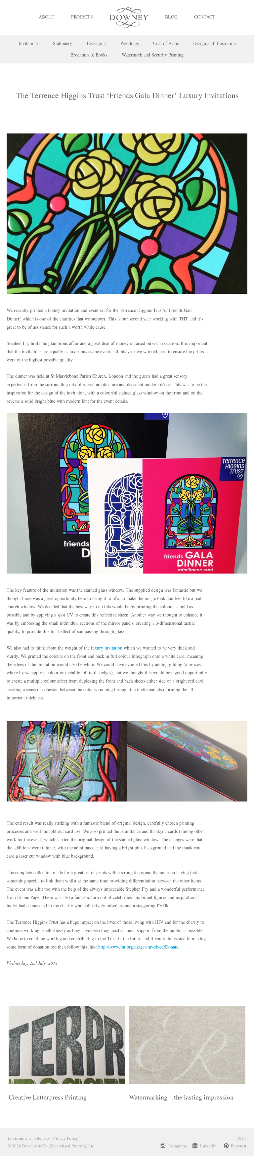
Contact (204, 17)
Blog (171, 17)
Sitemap (41, 1138)
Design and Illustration (214, 43)
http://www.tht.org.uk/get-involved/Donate (138, 947)
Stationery (62, 43)
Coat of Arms (166, 43)
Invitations (28, 43)
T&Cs (241, 1138)
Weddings (129, 43)
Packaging (96, 43)
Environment (19, 1138)
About (47, 17)
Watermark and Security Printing (153, 55)
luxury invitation (106, 648)
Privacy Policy (65, 1138)
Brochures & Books (88, 55)
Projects (82, 17)
